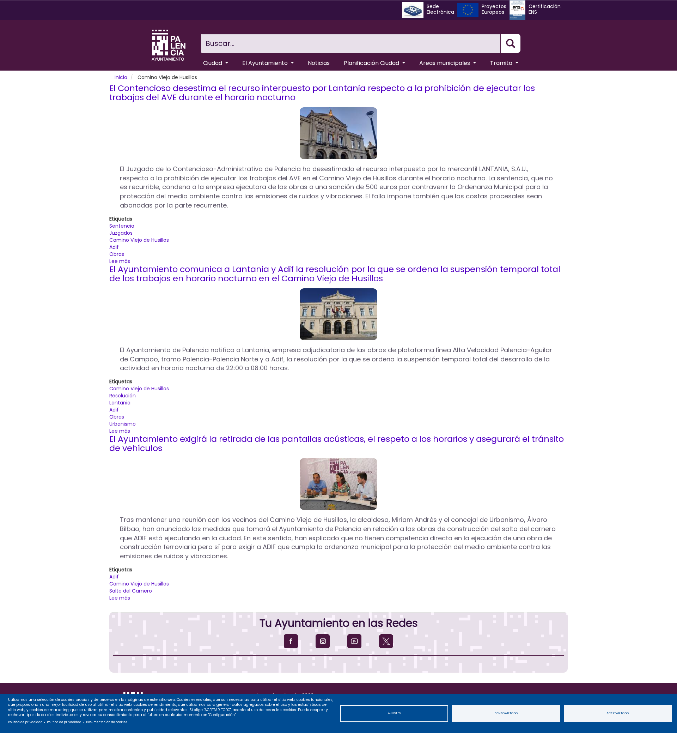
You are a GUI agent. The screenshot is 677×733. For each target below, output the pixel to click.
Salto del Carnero (130, 590)
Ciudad (213, 63)
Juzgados (121, 232)
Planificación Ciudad (372, 63)
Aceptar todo (617, 713)
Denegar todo (506, 713)
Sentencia (121, 225)
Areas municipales (445, 63)
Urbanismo (122, 423)
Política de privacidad (25, 722)
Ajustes (394, 713)
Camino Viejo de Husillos (139, 240)
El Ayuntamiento (265, 63)
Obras (116, 254)
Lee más (119, 261)
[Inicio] (168, 45)
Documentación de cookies (106, 722)
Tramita (502, 63)
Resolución (122, 395)
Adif (114, 247)
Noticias (319, 63)
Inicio (121, 77)
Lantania (119, 402)
